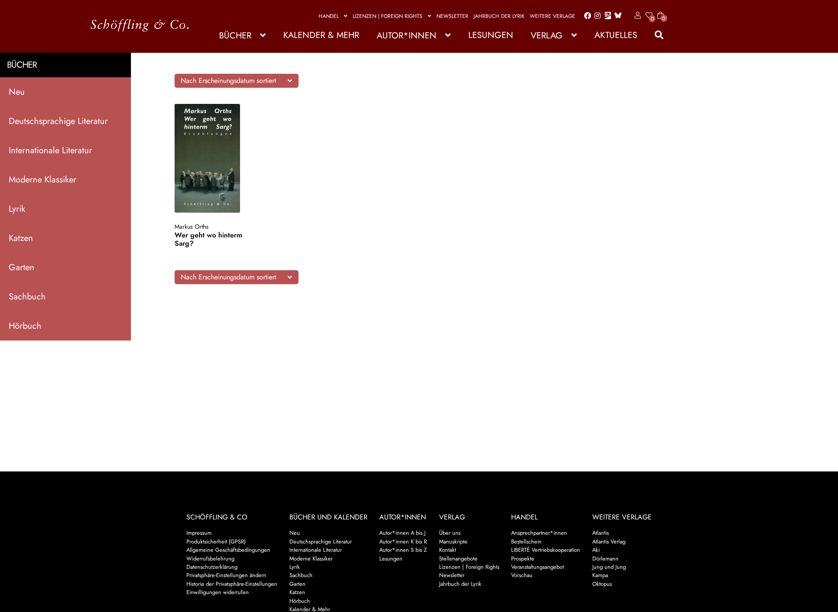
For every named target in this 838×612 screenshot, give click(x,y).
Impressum (199, 533)
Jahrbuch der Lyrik (499, 16)
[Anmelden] (636, 16)
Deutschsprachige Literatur (58, 121)
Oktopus (602, 584)
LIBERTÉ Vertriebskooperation (545, 550)
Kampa (600, 575)
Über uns (449, 533)
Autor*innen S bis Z (403, 550)
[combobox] (237, 81)
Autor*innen (406, 35)
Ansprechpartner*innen (539, 533)
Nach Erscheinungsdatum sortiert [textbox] (228, 81)
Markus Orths (192, 226)
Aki (596, 550)
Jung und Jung (609, 567)
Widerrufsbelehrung (210, 558)
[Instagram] (596, 16)
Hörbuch (25, 326)
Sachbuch (27, 296)
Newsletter (452, 16)
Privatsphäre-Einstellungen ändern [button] (226, 575)
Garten (21, 267)
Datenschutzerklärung (211, 567)
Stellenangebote (458, 558)
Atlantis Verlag (608, 541)
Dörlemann (605, 558)
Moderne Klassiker (42, 179)
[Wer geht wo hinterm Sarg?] (216, 158)
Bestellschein (526, 541)
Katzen (21, 238)
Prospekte (522, 558)
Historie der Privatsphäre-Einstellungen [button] (231, 584)
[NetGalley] (606, 16)
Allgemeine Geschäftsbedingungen (228, 550)
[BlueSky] (616, 16)
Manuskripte (453, 541)
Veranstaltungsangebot (537, 567)
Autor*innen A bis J (402, 533)
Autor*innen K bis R (403, 541)
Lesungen (490, 35)
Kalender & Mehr (321, 35)
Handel (329, 16)
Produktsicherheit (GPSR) (216, 541)
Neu (17, 92)
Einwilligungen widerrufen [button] (217, 592)
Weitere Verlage (552, 16)
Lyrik (17, 209)
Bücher (235, 35)
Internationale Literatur (50, 150)
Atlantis (600, 533)
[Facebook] (585, 16)
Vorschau (521, 575)
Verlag (547, 35)
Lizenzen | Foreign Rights (387, 16)
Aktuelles (615, 35)
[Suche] (654, 35)
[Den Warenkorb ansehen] (660, 10)
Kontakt (447, 550)
